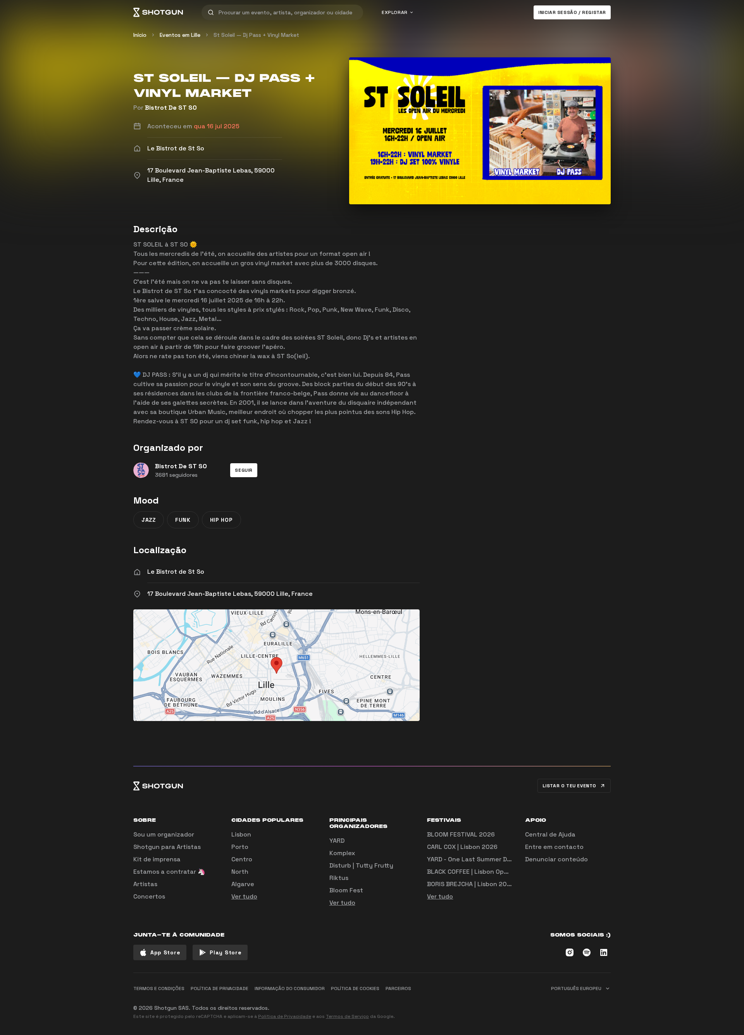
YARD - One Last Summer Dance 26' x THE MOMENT (503, 859)
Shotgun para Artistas (167, 847)
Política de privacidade (219, 988)
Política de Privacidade (284, 1016)
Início (139, 34)
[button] (243, 470)
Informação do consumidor (290, 988)
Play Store (225, 952)
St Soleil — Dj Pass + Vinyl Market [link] (256, 34)
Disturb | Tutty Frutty (361, 865)
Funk (183, 519)
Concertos (149, 896)
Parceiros (398, 988)
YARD (336, 841)
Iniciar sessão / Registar (572, 12)
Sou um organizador (163, 834)
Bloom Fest (346, 890)
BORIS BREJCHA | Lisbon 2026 (471, 884)
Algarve (242, 884)
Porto (239, 847)
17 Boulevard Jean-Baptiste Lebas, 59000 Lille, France (230, 594)
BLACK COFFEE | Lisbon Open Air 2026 (482, 872)
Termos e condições (158, 988)
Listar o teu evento (569, 786)
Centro (241, 859)
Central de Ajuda (550, 834)
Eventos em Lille (180, 34)
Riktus (338, 878)
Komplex (342, 853)
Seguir (244, 470)
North (239, 872)
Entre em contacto (554, 847)
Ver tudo (244, 896)
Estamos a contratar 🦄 (169, 872)
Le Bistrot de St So (175, 572)
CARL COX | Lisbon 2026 (462, 847)
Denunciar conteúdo (556, 859)
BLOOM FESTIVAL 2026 (461, 834)
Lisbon (241, 834)
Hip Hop (221, 519)
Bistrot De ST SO (171, 108)
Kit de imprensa (157, 859)
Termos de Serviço (347, 1016)
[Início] (158, 12)
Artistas (145, 884)
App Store (165, 952)
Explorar (395, 12)
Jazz (148, 519)
